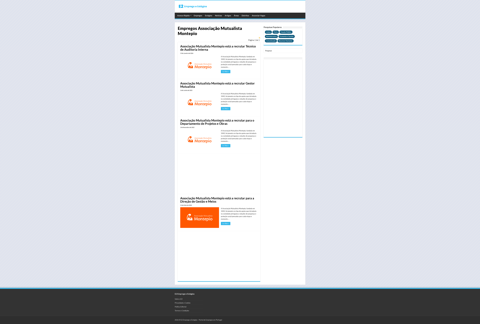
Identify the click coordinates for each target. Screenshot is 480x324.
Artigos (228, 15)
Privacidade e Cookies (182, 303)
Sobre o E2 (178, 299)
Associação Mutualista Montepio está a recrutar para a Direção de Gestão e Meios (217, 199)
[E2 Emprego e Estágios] (193, 6)
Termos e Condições (182, 311)
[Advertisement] (219, 173)
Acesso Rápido (183, 15)
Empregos (198, 15)
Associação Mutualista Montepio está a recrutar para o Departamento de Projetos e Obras (217, 122)
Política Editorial (180, 307)
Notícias (218, 15)
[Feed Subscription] (259, 38)
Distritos (245, 15)
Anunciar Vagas (258, 15)
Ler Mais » (225, 71)
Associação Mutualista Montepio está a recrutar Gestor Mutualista (217, 84)
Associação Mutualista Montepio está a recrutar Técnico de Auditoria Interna (218, 47)
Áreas (236, 15)
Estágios (208, 15)
